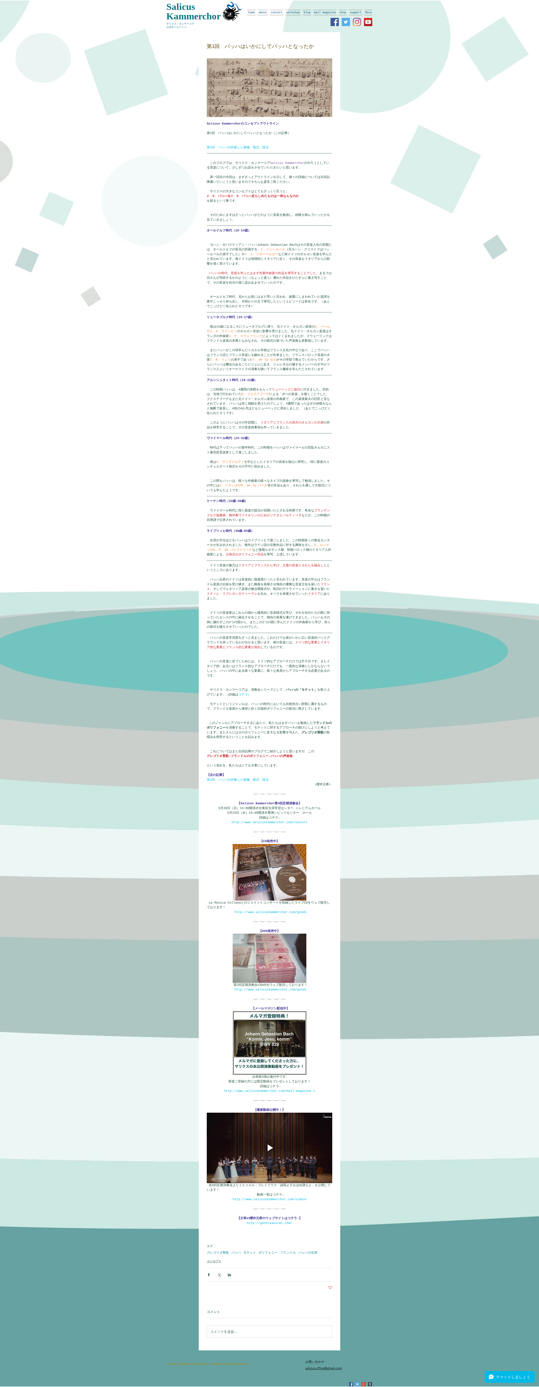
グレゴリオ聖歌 (218, 1253)
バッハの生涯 (307, 1253)
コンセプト (214, 1261)
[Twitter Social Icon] (346, 22)
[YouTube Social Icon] (368, 22)
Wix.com (243, 1364)
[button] (263, 12)
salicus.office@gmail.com (323, 1368)
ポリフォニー (268, 1253)
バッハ (236, 1253)
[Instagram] (357, 22)
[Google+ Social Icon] (364, 1384)
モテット (249, 1253)
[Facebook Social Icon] (335, 22)
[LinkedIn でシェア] (229, 1275)
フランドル (288, 1253)
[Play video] (269, 1148)
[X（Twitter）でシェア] (219, 1275)
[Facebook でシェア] (209, 1275)
